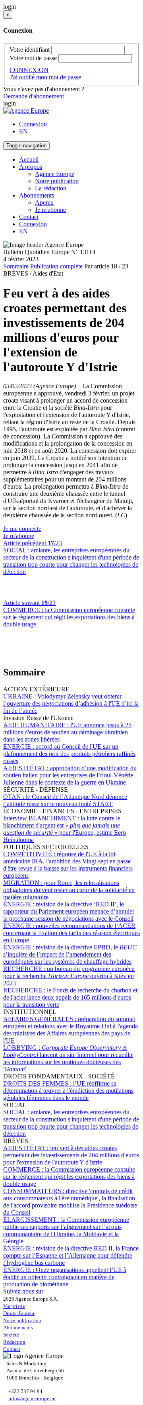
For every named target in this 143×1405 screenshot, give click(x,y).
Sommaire (16, 266)
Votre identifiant (30, 49)
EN (23, 131)
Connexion (33, 124)
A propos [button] (30, 166)
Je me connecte (22, 528)
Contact (29, 216)
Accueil (29, 159)
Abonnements (18, 1328)
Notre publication (57, 181)
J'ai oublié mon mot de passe (45, 77)
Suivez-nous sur (23, 1291)
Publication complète (56, 266)
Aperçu (44, 202)
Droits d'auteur (19, 1313)
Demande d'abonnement (33, 96)
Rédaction (14, 1342)
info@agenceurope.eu (32, 1398)
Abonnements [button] (36, 195)
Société (11, 1335)
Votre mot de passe (33, 58)
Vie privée (14, 1306)
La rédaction (50, 188)
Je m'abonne (50, 209)
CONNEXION (29, 70)
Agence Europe (54, 173)
